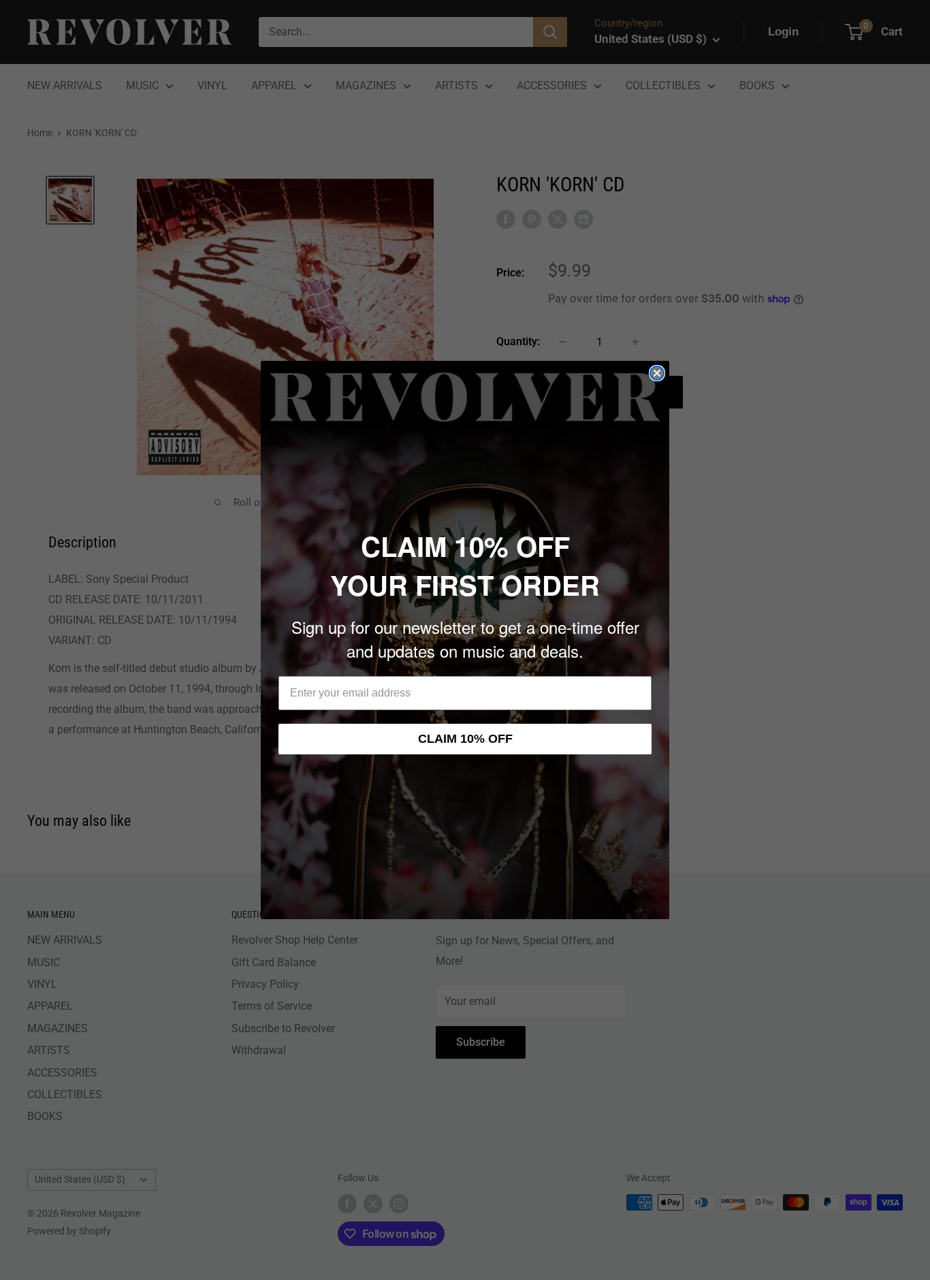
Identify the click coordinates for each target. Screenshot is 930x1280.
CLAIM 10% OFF (465, 739)
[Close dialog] (657, 373)
